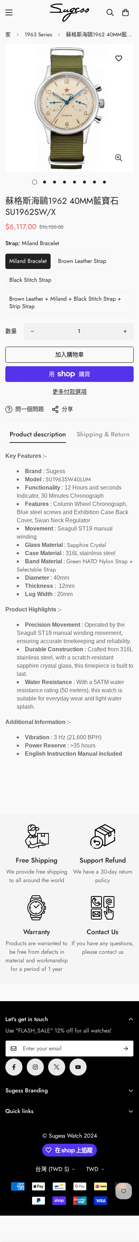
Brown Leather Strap (82, 261)
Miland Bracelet (28, 261)
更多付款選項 (69, 392)
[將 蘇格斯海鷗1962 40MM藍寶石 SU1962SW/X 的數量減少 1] (32, 331)
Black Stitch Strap (30, 280)
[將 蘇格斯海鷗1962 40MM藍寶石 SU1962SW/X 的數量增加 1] (125, 331)
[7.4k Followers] (35, 1067)
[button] (125, 12)
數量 (11, 331)
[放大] (118, 158)
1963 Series (38, 34)
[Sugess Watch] (69, 12)
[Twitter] (56, 1067)
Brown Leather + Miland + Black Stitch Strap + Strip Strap (65, 302)
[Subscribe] (126, 1048)
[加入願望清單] (118, 59)
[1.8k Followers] (13, 1067)
